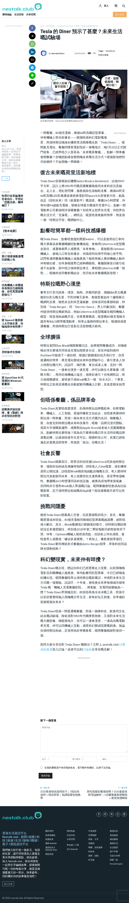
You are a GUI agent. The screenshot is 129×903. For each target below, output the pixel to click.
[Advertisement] (13, 80)
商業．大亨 (7, 316)
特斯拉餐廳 (103, 55)
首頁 (42, 26)
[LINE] (32, 75)
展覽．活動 (7, 252)
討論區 (87, 649)
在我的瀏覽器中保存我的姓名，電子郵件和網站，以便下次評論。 (79, 767)
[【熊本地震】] (13, 243)
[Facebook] (32, 28)
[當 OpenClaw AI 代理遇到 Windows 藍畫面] (13, 396)
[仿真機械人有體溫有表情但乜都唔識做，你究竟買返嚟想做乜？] (13, 307)
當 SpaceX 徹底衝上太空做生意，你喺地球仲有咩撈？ (12, 323)
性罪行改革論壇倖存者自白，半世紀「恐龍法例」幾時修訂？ (12, 200)
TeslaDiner (110, 51)
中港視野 (6, 192)
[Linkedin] (32, 51)
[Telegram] (32, 67)
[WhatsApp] (32, 44)
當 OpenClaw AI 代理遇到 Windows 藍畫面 (13, 380)
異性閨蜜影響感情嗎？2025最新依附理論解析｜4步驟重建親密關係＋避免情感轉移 (107, 794)
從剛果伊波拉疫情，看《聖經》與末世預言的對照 (12, 412)
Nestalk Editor (58, 53)
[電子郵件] (32, 59)
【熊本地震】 (10, 230)
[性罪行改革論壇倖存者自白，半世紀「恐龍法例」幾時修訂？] (13, 218)
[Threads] (124, 814)
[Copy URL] (32, 83)
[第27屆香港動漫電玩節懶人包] (13, 272)
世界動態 (6, 227)
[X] (32, 36)
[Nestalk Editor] (44, 53)
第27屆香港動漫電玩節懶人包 (13, 258)
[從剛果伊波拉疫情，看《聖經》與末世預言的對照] (13, 428)
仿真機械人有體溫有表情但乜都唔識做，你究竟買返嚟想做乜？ (12, 289)
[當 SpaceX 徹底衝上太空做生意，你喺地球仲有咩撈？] (13, 339)
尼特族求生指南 (11, 351)
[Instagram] (105, 814)
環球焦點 (6, 281)
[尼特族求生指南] (13, 364)
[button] (124, 6)
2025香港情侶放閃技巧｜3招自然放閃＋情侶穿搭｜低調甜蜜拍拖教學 (60, 794)
